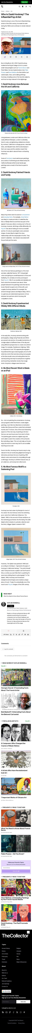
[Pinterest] (24, 1012)
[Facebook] (13, 634)
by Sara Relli (3, 775)
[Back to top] (28, 932)
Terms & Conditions (11, 1023)
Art (11, 11)
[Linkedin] (11, 634)
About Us (4, 970)
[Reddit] (19, 634)
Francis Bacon (22, 68)
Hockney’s (9, 158)
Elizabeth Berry (5, 927)
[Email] (28, 634)
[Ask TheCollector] (5, 57)
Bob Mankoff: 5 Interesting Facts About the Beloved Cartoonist (16, 713)
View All (3, 666)
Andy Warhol (24, 217)
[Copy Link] (22, 634)
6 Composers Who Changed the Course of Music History (13, 744)
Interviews (4, 962)
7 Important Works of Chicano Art (14, 797)
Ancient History (6, 948)
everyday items (8, 217)
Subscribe (24, 2)
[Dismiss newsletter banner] (30, 2)
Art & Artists (5, 954)
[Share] (21, 56)
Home (2, 11)
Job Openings (5, 983)
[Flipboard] (25, 634)
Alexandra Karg (5, 901)
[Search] (19, 6)
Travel (3, 959)
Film (18, 956)
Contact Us (5, 986)
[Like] (8, 630)
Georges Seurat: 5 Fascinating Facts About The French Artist (14, 689)
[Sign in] (26, 6)
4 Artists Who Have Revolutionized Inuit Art (14, 771)
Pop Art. (6, 280)
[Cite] (27, 57)
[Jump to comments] (10, 56)
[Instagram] (20, 1012)
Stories (18, 954)
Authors (4, 975)
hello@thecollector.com (9, 1008)
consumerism (26, 214)
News (18, 959)
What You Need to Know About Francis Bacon (16, 596)
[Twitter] (16, 634)
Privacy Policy (21, 1023)
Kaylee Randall (9, 33)
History (4, 951)
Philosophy (5, 956)
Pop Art (3, 228)
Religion (19, 948)
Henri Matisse (13, 72)
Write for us (5, 973)
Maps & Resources (21, 962)
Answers (19, 951)
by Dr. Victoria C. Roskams (6, 748)
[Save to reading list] (16, 56)
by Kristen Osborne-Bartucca (7, 800)
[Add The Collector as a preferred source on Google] (6, 991)
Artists (7, 11)
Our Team (4, 978)
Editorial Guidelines (7, 981)
